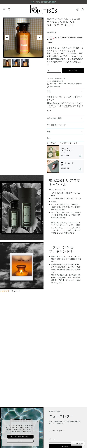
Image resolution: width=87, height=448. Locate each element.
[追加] (80, 155)
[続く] (39, 37)
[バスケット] (82, 9)
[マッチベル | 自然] (53, 166)
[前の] (7, 37)
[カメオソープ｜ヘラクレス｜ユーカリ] (53, 152)
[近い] (37, 422)
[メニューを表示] (4, 9)
